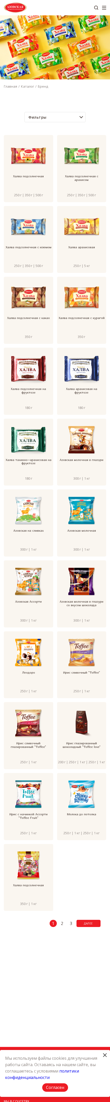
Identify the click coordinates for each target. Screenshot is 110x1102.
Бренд (43, 86)
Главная (10, 86)
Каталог (27, 86)
